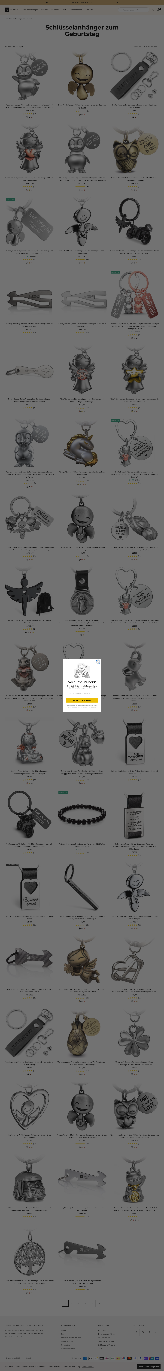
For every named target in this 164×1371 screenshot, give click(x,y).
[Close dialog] (98, 662)
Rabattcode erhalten (82, 700)
